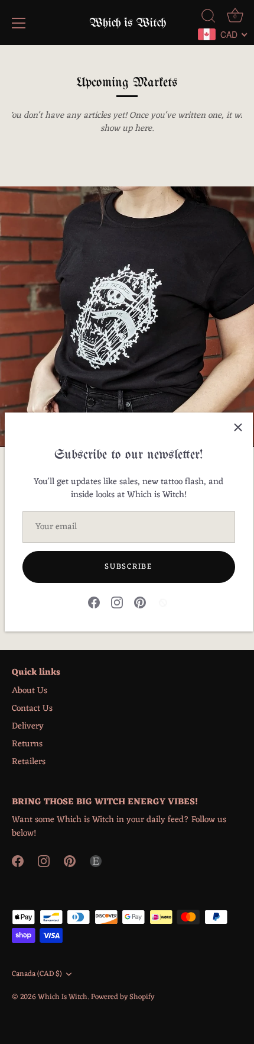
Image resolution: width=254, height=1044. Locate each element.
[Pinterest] (140, 602)
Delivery (28, 726)
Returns (27, 744)
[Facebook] (94, 602)
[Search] (209, 18)
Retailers (28, 762)
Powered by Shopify (122, 997)
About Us (29, 691)
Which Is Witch (62, 997)
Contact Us (32, 709)
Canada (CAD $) (37, 974)
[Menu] (19, 23)
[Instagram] (117, 602)
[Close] (238, 427)
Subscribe (128, 566)
